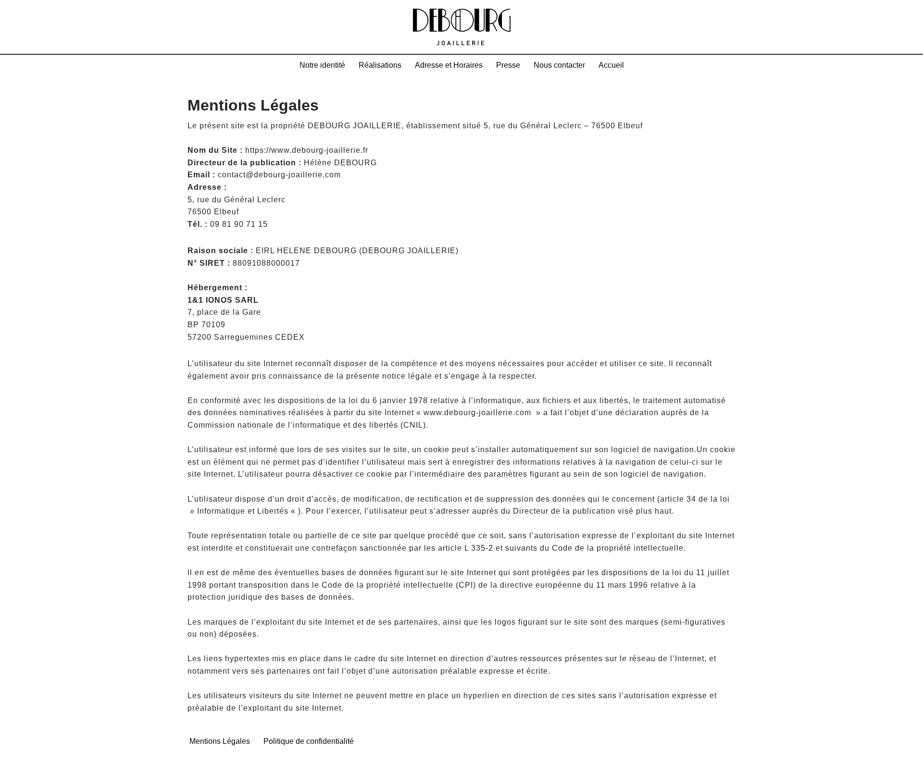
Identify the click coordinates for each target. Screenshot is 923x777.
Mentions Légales (219, 741)
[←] (462, 27)
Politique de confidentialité (308, 741)
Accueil (611, 65)
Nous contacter (559, 65)
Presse (508, 65)
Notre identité (322, 65)
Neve (197, 765)
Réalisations (380, 65)
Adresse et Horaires (449, 65)
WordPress (288, 765)
